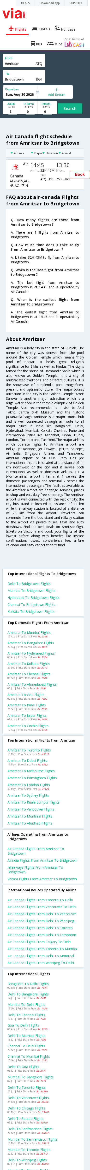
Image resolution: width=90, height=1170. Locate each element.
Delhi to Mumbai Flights (26, 1035)
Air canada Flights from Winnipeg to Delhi (40, 962)
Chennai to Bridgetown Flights (31, 604)
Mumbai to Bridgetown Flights (31, 590)
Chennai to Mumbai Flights (28, 1056)
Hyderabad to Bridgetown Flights (33, 597)
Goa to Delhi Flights (23, 1025)
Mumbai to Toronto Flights (28, 1149)
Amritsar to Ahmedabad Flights (32, 684)
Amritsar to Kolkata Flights (28, 663)
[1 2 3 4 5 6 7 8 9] (11, 112)
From (8, 58)
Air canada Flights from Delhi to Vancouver (41, 914)
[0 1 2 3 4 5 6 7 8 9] (29, 112)
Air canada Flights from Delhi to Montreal (40, 956)
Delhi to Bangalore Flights (28, 994)
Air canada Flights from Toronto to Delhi (40, 900)
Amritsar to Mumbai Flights (29, 632)
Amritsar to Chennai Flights (28, 674)
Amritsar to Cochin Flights (27, 726)
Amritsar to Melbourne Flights (31, 771)
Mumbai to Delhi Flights (26, 1004)
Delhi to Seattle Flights (25, 1118)
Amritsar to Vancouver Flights (30, 809)
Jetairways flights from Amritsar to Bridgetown (35, 869)
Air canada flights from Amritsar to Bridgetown (35, 851)
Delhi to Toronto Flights (26, 1087)
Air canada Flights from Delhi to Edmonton (41, 935)
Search (70, 108)
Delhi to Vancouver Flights (28, 1098)
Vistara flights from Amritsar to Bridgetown (42, 879)
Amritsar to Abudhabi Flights (29, 823)
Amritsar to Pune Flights (26, 705)
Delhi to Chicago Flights (26, 1108)
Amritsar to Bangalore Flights (30, 643)
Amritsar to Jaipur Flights (27, 715)
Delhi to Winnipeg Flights (27, 1160)
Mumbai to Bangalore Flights (30, 1077)
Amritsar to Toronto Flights (29, 750)
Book (80, 174)
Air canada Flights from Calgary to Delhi (39, 942)
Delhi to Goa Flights (23, 1066)
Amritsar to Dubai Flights (27, 760)
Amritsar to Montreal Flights (29, 816)
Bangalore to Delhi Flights (28, 983)
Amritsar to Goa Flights (25, 694)
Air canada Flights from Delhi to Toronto (40, 928)
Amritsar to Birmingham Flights (32, 778)
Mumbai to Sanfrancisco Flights (32, 1139)
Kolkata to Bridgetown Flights (30, 611)
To (7, 74)
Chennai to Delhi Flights (26, 1046)
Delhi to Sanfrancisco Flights (30, 1129)
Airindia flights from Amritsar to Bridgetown (42, 860)
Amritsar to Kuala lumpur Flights (33, 802)
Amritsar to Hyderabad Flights (31, 653)
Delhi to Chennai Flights (26, 1015)
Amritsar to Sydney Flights (28, 795)
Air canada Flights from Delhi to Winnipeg (40, 921)
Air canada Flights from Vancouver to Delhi (41, 907)
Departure (12, 89)
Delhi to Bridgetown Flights (29, 583)
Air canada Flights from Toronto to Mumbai (42, 949)
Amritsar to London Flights (28, 785)
